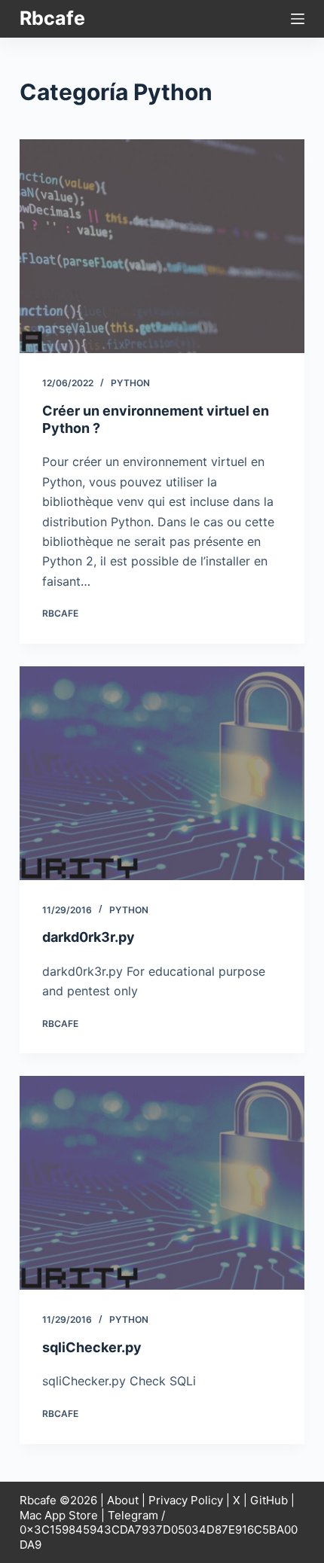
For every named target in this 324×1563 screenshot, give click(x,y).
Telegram (133, 1515)
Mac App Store (59, 1515)
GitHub (269, 1500)
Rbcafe (52, 18)
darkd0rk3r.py (88, 937)
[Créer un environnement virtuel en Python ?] (162, 246)
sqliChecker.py (92, 1347)
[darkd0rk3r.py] (162, 773)
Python (130, 382)
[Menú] (297, 19)
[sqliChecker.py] (162, 1183)
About (123, 1500)
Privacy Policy (185, 1500)
